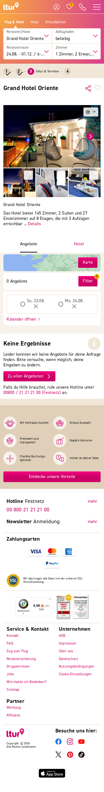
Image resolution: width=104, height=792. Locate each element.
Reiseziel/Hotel (18, 32)
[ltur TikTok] (81, 756)
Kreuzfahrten (55, 22)
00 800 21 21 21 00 (28, 509)
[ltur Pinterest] (70, 756)
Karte (88, 262)
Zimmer (62, 48)
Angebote (28, 244)
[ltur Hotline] (82, 6)
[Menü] (50, 600)
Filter (88, 281)
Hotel (35, 22)
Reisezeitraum (18, 48)
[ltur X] (58, 756)
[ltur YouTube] (81, 743)
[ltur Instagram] (70, 743)
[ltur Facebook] (58, 743)
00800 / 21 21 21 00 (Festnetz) (32, 392)
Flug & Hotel (14, 22)
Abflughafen (65, 32)
